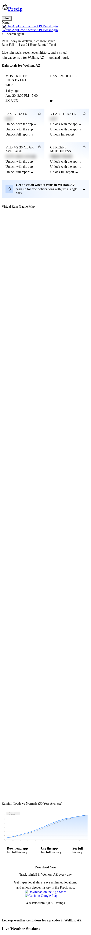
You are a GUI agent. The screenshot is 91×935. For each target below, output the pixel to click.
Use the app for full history (51, 850)
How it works (27, 26)
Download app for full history (17, 850)
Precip (15, 9)
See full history (77, 850)
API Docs (43, 26)
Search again (15, 34)
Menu (6, 18)
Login (54, 26)
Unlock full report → (20, 134)
